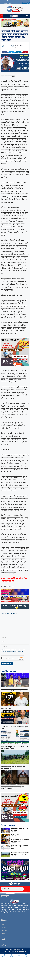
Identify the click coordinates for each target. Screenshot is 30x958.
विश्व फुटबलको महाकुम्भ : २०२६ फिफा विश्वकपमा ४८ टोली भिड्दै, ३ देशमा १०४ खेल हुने (19, 847)
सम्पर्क (10, 3)
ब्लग (3, 924)
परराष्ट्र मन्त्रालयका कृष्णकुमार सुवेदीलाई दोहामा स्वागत (14, 690)
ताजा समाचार (10, 825)
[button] (5, 52)
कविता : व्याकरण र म (6, 708)
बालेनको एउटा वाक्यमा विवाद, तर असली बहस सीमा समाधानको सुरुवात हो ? (20, 853)
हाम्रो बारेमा (6, 3)
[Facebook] (23, 3)
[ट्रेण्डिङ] (11, 955)
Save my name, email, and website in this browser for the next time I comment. (13, 651)
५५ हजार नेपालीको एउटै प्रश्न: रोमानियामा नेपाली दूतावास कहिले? (20, 840)
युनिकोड (2, 3)
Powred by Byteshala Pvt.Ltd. (15, 950)
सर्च (26, 956)
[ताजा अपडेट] (4, 955)
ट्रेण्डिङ (11, 956)
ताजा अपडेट (3, 956)
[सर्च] (26, 955)
